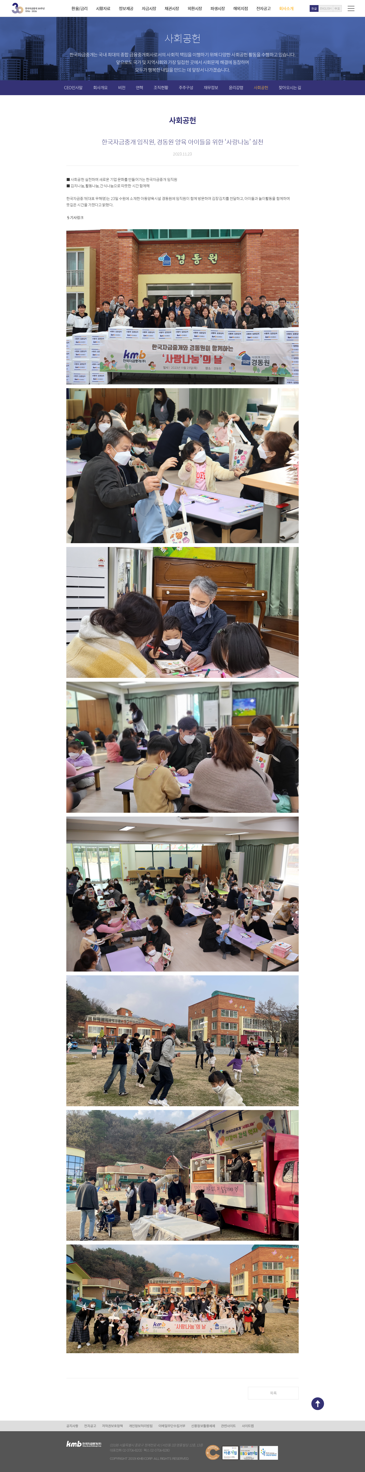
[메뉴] (351, 8)
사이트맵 (248, 1425)
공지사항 (72, 1425)
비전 (121, 87)
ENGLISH (325, 9)
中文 (337, 9)
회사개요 (100, 87)
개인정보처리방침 (141, 1425)
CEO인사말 (73, 87)
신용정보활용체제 (203, 1425)
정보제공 (126, 8)
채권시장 (172, 8)
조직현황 (161, 87)
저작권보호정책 (112, 1425)
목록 (273, 1393)
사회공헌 (261, 87)
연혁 (139, 87)
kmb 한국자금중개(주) (28, 8)
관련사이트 (228, 1425)
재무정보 (211, 87)
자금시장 (149, 8)
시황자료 (103, 8)
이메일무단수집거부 (171, 1425)
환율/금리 (79, 8)
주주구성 (186, 87)
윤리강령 (236, 87)
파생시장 (217, 8)
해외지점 (240, 8)
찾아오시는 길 (290, 87)
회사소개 (286, 8)
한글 (314, 9)
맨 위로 (317, 1403)
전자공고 (263, 8)
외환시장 (195, 8)
